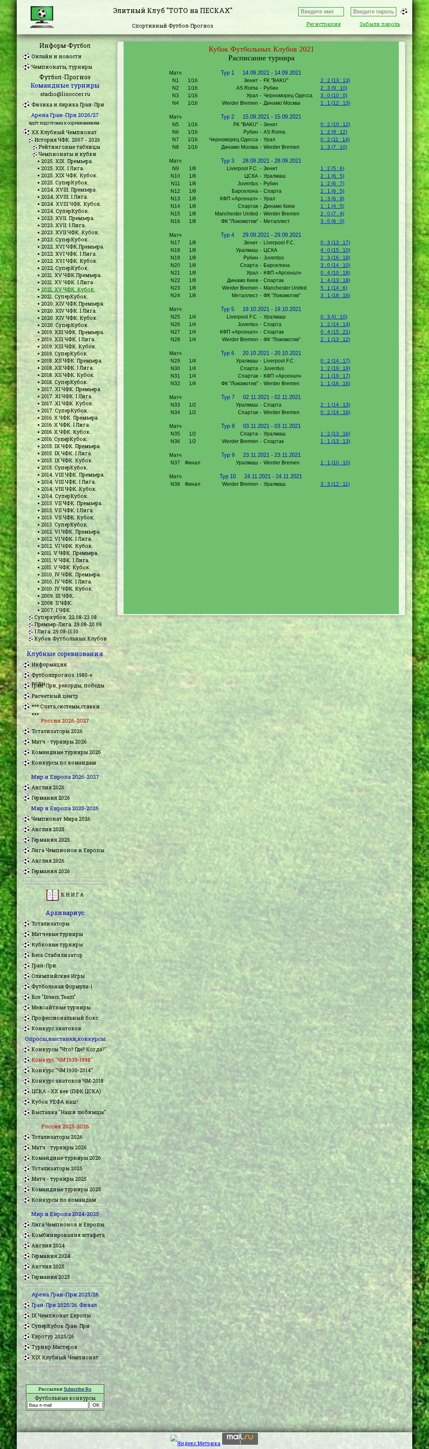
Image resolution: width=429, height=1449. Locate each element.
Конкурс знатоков (56, 1028)
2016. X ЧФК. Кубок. (66, 431)
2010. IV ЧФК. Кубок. (67, 588)
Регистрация (323, 24)
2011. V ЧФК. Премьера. (69, 553)
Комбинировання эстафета (68, 1234)
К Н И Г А (71, 894)
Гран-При (43, 965)
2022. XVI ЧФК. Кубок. (69, 260)
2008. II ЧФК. (56, 602)
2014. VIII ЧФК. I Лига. (68, 481)
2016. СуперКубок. (64, 438)
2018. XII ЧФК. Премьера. (72, 360)
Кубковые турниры (57, 944)
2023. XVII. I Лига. (63, 225)
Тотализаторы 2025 (57, 1168)
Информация (49, 664)
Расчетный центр (54, 695)
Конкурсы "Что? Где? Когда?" (68, 1049)
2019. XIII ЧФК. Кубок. (68, 346)
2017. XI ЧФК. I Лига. (67, 396)
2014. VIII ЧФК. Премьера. (73, 474)
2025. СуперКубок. (65, 182)
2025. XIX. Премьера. (67, 161)
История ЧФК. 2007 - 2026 (67, 139)
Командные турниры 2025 (66, 1189)
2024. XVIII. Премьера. (69, 189)
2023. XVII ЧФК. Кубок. (70, 232)
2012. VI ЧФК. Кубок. (67, 545)
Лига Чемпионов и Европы (67, 850)
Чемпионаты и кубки (67, 153)
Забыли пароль (379, 24)
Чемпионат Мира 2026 (60, 818)
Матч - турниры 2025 (59, 1178)
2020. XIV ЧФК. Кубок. (69, 317)
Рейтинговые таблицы (69, 146)
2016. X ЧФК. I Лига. (65, 424)
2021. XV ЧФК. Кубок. (68, 289)
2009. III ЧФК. (57, 595)
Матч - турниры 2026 (58, 741)
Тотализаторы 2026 (56, 731)
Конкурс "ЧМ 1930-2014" (62, 1070)
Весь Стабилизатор (57, 954)
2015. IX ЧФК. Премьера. (71, 446)
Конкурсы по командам (63, 762)
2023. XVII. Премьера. (68, 218)
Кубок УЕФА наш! (54, 1101)
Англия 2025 (48, 829)
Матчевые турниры (57, 934)
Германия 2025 (50, 839)
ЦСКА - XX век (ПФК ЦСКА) (66, 1091)
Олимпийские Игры (58, 975)
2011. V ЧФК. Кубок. (65, 567)
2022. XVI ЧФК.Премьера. (72, 246)
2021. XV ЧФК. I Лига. (67, 282)
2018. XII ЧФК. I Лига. (67, 367)
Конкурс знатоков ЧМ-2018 (67, 1080)
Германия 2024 (50, 1255)
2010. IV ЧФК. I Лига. (66, 581)
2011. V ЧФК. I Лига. (65, 560)
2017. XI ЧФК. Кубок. (67, 403)
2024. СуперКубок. (65, 210)
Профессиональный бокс (64, 1017)
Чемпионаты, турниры (61, 66)
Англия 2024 (48, 1245)
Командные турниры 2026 (66, 752)
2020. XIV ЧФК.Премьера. (72, 303)
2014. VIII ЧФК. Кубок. (69, 488)
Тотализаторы (50, 923)
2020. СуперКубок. (65, 324)
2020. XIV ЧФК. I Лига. (69, 310)
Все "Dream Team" (53, 996)
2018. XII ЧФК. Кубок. (68, 374)
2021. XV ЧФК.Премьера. (71, 275)
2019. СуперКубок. (64, 353)
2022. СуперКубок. (65, 267)
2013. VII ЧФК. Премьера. (72, 503)
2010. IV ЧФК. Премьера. (71, 574)
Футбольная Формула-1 (62, 986)
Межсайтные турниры (60, 1007)
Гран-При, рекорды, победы (67, 685)
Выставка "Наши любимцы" (68, 1112)
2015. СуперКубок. (64, 467)
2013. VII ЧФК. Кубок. (68, 517)
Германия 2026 (50, 797)
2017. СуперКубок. (64, 410)
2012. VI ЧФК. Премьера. (71, 531)
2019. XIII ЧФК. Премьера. (72, 332)
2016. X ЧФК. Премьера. (70, 417)
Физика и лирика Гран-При (67, 104)
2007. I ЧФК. (56, 610)
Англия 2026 (47, 787)
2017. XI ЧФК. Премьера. (71, 389)
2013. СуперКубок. (64, 524)
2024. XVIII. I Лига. (64, 196)
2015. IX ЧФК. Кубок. (67, 460)
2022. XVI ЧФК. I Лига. (69, 253)
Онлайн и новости (56, 56)
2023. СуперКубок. (65, 239)
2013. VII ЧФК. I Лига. (67, 510)
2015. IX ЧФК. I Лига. (66, 453)
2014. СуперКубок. (64, 496)
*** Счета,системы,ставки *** (65, 706)
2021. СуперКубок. (64, 296)
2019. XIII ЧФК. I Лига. (68, 339)
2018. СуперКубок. (64, 381)
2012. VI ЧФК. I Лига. (66, 538)
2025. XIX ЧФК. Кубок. (69, 175)
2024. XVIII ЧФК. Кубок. (71, 203)
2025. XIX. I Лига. (62, 168)
